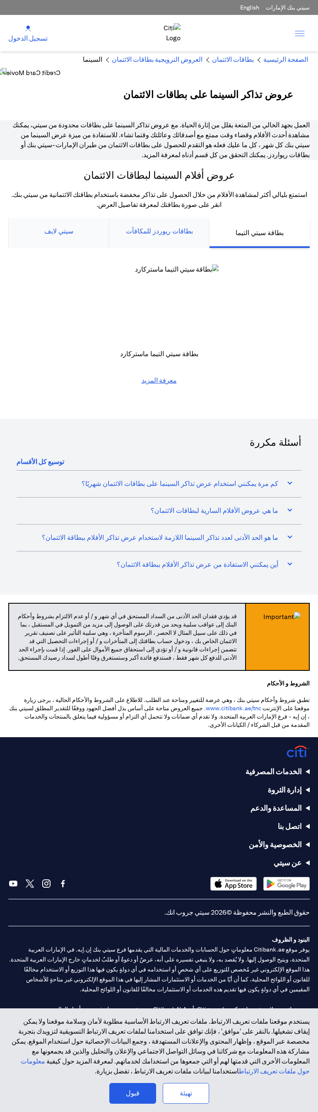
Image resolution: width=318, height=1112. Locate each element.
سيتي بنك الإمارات (288, 7)
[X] (30, 884)
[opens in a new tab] (286, 884)
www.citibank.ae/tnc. (232, 708)
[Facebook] (63, 884)
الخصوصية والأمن (275, 844)
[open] (300, 33)
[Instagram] (46, 884)
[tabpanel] (159, 329)
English (249, 7)
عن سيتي (288, 862)
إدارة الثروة (285, 789)
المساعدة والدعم (276, 808)
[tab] (260, 233)
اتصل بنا (290, 826)
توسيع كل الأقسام (40, 462)
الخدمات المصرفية (274, 771)
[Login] (28, 28)
